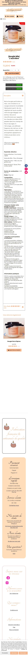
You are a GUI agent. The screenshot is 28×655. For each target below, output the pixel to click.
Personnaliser (5, 653)
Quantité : (6, 70)
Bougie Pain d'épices (14, 341)
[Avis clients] (26, 172)
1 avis (13, 62)
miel (13, 144)
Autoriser (19, 84)
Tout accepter (23, 653)
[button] (5, 334)
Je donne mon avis (14, 541)
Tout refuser (14, 653)
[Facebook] (26, 165)
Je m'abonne (14, 593)
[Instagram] (26, 168)
